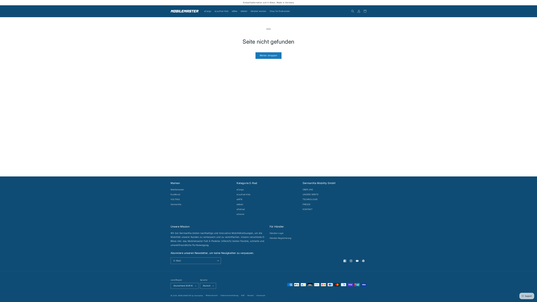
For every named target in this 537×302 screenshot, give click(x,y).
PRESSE (306, 204)
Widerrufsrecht (212, 295)
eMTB (239, 199)
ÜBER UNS (308, 189)
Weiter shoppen (268, 55)
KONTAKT (307, 209)
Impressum (260, 295)
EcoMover (175, 194)
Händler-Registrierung (280, 238)
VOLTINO (175, 199)
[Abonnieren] (218, 260)
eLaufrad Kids (243, 194)
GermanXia (176, 204)
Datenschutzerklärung (229, 295)
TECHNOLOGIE (310, 199)
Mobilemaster (177, 189)
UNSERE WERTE (310, 194)
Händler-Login (277, 233)
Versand (250, 295)
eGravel (240, 214)
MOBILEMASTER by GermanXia (190, 296)
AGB (242, 295)
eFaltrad (241, 209)
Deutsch (207, 286)
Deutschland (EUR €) (183, 286)
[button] (353, 11)
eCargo (240, 189)
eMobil (240, 204)
